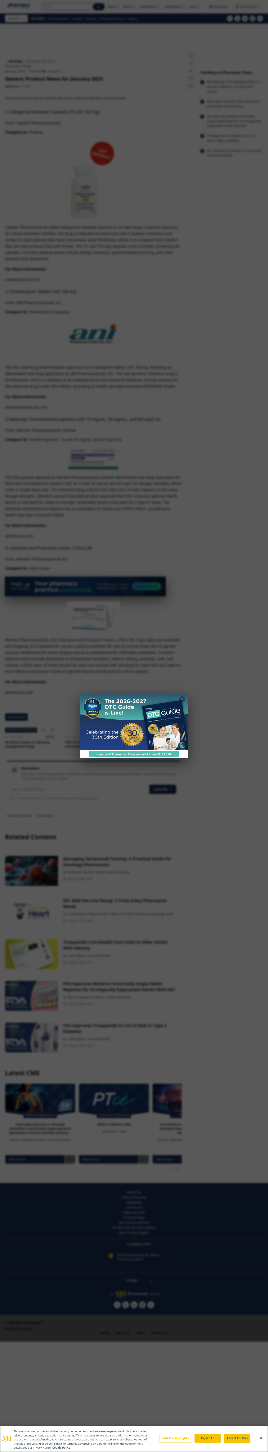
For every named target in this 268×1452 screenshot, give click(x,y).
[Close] (261, 1438)
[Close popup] (182, 699)
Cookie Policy (61, 1447)
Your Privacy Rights (175, 1438)
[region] (134, 1438)
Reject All (207, 1438)
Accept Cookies (237, 1438)
